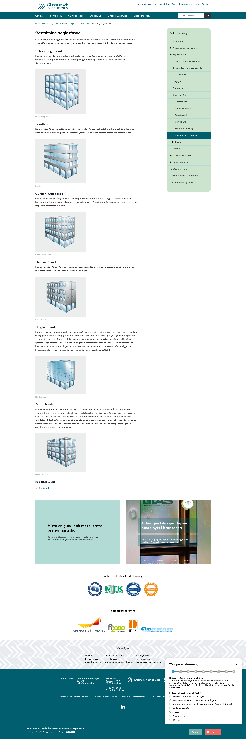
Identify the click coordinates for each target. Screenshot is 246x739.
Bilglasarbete (179, 54)
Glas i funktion (180, 95)
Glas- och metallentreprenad (66, 23)
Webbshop (165, 4)
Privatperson (178, 716)
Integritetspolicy (93, 662)
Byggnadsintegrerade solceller (188, 68)
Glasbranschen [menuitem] (141, 15)
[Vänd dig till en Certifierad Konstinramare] (133, 589)
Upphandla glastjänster (181, 182)
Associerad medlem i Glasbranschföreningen (194, 700)
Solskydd (177, 149)
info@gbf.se (118, 690)
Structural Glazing (184, 128)
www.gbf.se (85, 697)
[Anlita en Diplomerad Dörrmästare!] (151, 589)
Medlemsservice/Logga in (148, 662)
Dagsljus (177, 81)
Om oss (88, 655)
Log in (197, 4)
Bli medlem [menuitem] (55, 15)
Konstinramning (181, 162)
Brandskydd (181, 115)
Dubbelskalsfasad (183, 108)
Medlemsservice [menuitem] (118, 15)
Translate (206, 4)
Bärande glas (179, 75)
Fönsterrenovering (178, 169)
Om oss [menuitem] (39, 15)
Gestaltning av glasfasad (187, 135)
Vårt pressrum (143, 659)
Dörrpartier (178, 88)
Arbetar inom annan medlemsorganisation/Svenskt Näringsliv (202, 704)
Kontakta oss (185, 4)
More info (70, 732)
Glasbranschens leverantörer (184, 175)
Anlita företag (47, 23)
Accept (195, 732)
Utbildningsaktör (180, 708)
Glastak (179, 142)
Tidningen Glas (143, 655)
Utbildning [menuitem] (95, 15)
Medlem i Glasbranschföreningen (188, 696)
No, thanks (212, 732)
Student (176, 712)
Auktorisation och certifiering (187, 48)
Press (174, 4)
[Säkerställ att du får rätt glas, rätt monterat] (114, 589)
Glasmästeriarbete (182, 155)
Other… (176, 720)
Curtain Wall (181, 122)
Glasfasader (84, 23)
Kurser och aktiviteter (147, 4)
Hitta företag (176, 41)
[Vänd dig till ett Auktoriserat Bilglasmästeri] (95, 589)
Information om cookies (147, 679)
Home (37, 23)
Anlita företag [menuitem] (76, 15)
